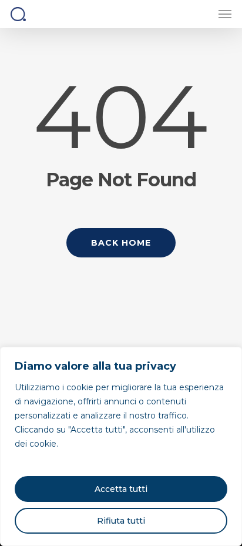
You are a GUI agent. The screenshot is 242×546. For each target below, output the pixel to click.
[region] (121, 446)
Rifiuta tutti (121, 520)
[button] (225, 14)
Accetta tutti (121, 489)
